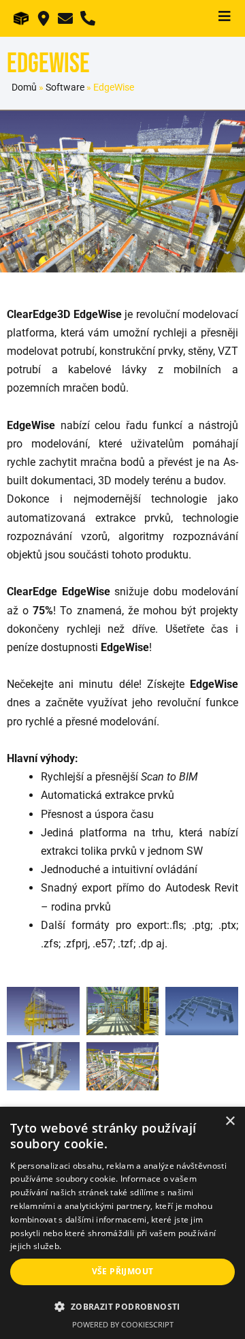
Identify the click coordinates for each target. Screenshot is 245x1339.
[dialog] (122, 1223)
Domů (24, 87)
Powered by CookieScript (123, 1324)
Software (65, 87)
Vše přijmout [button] (123, 1271)
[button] (122, 1306)
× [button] (230, 1121)
